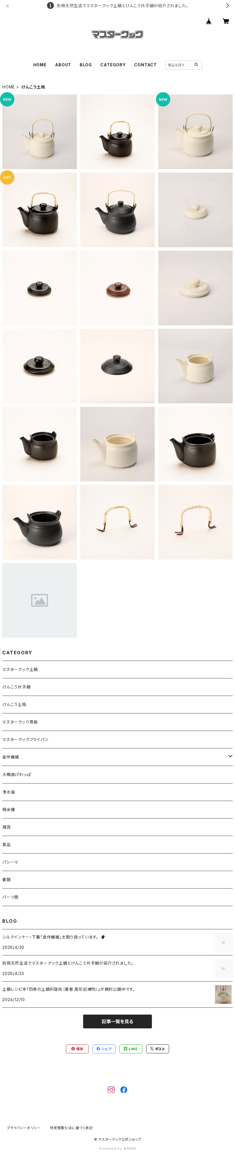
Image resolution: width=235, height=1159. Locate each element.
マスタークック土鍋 (20, 669)
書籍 (6, 879)
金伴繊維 (10, 756)
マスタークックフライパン (25, 739)
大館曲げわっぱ (16, 774)
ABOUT (63, 64)
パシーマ (10, 862)
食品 (6, 844)
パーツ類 (10, 897)
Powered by (111, 1148)
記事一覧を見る (117, 1021)
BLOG (86, 64)
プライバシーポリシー (24, 1128)
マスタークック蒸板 (20, 721)
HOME (40, 64)
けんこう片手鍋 (16, 686)
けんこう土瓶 (14, 704)
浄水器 (8, 792)
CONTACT (145, 64)
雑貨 (6, 827)
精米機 (8, 809)
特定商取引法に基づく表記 (71, 1128)
